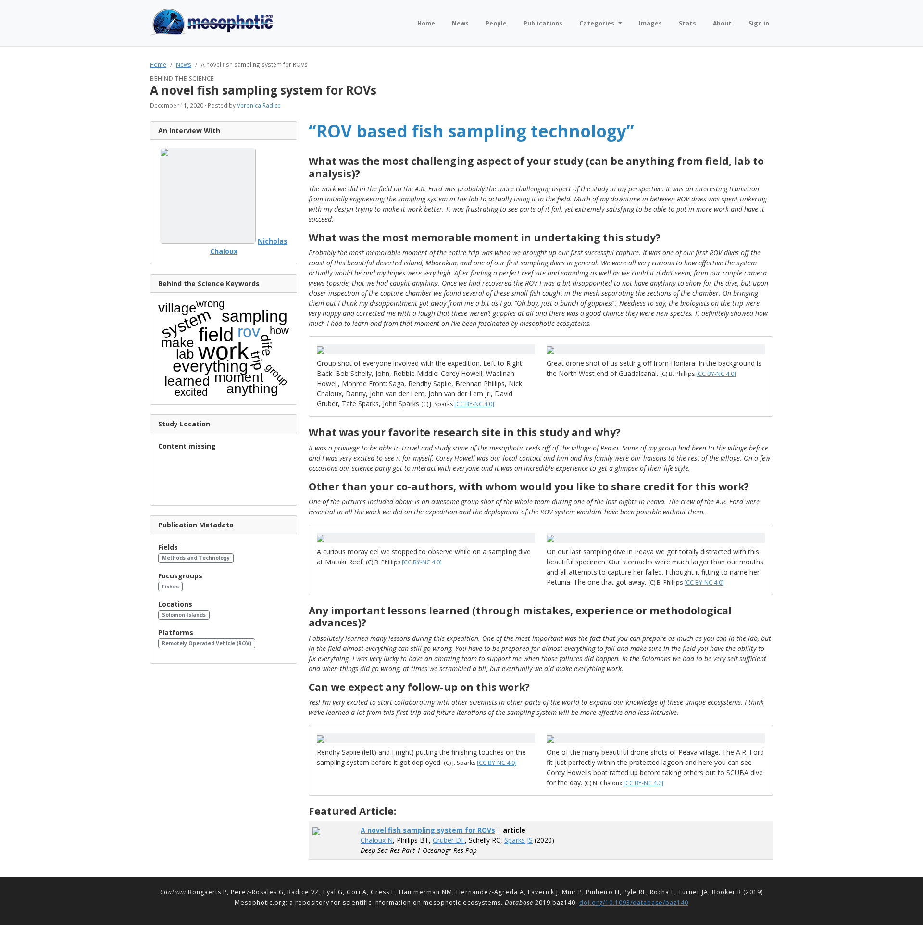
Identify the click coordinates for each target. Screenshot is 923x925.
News (183, 64)
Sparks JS (518, 840)
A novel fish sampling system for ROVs (428, 830)
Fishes (170, 586)
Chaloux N (377, 840)
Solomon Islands (184, 615)
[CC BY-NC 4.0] (474, 404)
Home (158, 64)
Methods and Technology (196, 557)
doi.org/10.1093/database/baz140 (633, 903)
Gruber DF (449, 840)
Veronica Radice (259, 105)
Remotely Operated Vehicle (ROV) (206, 643)
